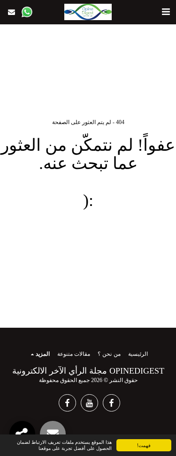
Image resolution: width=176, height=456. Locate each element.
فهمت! (144, 445)
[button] (166, 11)
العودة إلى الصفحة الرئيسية (88, 235)
